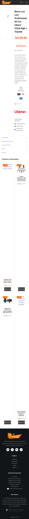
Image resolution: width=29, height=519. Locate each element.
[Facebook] (7, 449)
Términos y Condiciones (14, 478)
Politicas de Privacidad (14, 480)
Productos (14, 463)
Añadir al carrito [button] (7, 289)
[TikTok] (21, 449)
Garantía (4, 152)
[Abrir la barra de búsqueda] (23, 2)
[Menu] (26, 2)
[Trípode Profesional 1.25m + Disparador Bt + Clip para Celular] (21, 168)
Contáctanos (14, 461)
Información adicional (7, 141)
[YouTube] (16, 449)
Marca (3, 148)
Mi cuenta (14, 476)
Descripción (5, 137)
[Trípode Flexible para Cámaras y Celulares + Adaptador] (21, 352)
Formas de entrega (14, 484)
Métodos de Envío (6, 145)
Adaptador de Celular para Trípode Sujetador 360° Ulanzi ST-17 (7, 310)
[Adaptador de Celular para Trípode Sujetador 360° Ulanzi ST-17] (7, 300)
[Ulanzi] (20, 112)
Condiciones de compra (14, 482)
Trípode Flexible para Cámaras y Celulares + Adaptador (21, 413)
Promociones (14, 486)
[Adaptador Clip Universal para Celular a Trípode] (7, 220)
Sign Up (14, 467)
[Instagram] (12, 449)
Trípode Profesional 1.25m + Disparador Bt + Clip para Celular (21, 178)
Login (14, 465)
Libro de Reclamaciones (15, 488)
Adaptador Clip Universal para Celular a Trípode (7, 281)
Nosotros (14, 459)
